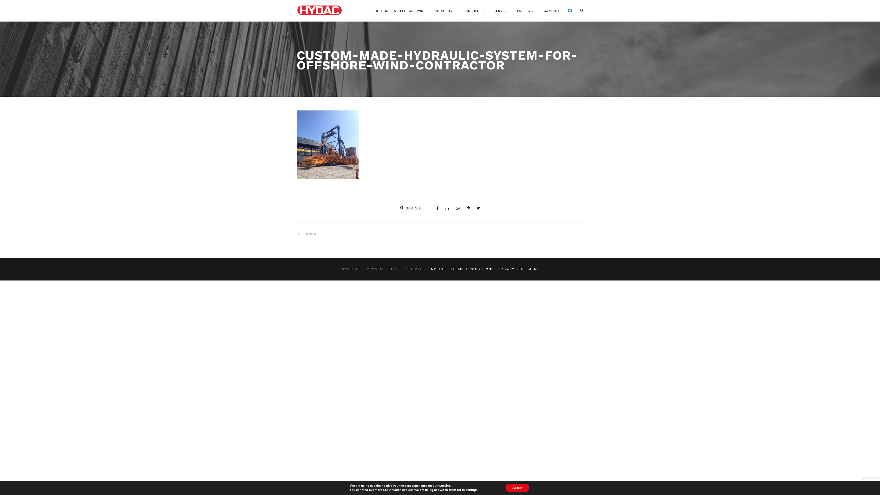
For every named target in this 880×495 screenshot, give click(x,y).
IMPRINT (437, 269)
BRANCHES (470, 11)
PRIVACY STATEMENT (518, 269)
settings (471, 490)
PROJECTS (526, 11)
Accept (517, 488)
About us (443, 11)
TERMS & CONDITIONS (472, 269)
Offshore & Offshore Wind (400, 11)
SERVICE (501, 11)
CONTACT (552, 11)
